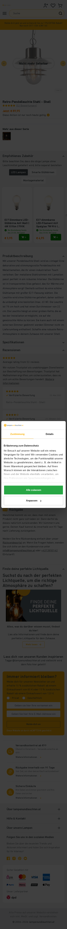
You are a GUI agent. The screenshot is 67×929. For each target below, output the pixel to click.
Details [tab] (50, 434)
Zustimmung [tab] (17, 434)
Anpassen (31, 500)
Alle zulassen (33, 490)
